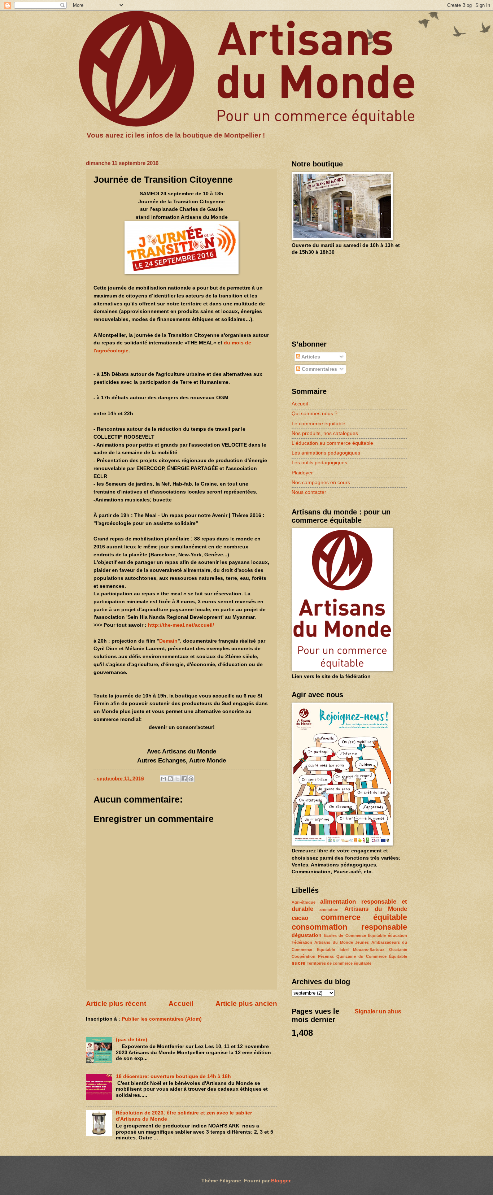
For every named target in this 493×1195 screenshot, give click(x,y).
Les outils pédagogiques (319, 462)
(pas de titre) (131, 1039)
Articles (310, 357)
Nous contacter (309, 492)
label (344, 949)
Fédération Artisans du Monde (322, 942)
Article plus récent (116, 1003)
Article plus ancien (246, 1003)
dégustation (307, 935)
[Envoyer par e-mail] (163, 778)
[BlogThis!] (170, 778)
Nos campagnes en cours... (323, 482)
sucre (298, 963)
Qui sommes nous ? (314, 413)
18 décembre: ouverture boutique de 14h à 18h (173, 1076)
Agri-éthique (303, 902)
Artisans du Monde (375, 908)
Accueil (181, 1003)
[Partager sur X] (177, 778)
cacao (300, 917)
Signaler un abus (378, 1011)
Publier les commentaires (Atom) (162, 1019)
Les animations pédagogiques (326, 453)
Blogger (280, 1180)
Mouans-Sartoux (368, 949)
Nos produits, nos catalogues (325, 433)
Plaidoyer (302, 472)
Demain (168, 641)
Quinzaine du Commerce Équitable (371, 956)
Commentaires (318, 369)
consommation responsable (349, 926)
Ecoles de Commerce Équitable (355, 935)
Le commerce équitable (318, 423)
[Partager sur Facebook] (184, 778)
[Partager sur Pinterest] (191, 778)
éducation (397, 935)
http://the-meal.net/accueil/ (181, 625)
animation (329, 909)
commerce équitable (364, 917)
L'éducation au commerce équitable (332, 443)
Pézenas (326, 956)
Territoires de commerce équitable (339, 963)
